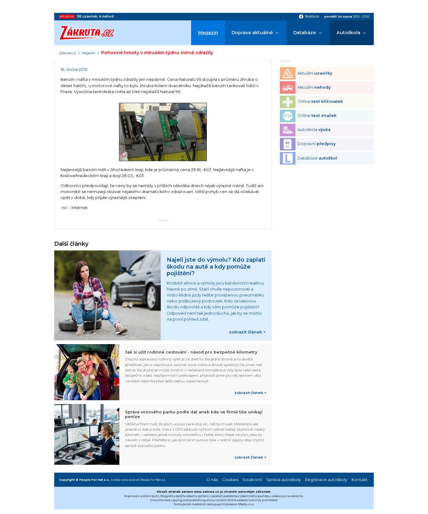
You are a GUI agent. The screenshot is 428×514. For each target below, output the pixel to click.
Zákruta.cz (67, 53)
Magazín (208, 32)
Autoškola (348, 32)
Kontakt (360, 479)
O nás (212, 479)
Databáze (304, 32)
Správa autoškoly (283, 479)
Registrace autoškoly (326, 479)
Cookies (230, 479)
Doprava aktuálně (252, 32)
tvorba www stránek (125, 479)
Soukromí (252, 479)
